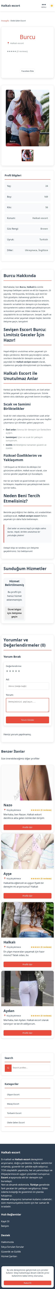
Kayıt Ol (5, 1221)
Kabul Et (27, 1283)
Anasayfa (5, 20)
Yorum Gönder (27, 720)
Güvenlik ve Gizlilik (11, 1251)
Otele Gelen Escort (16, 1122)
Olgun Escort (13, 1094)
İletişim (5, 1226)
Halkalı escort (10, 6)
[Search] (8, 1068)
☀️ (51, 6)
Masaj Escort (13, 1103)
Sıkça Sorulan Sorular (12, 1246)
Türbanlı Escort (14, 1113)
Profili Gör (27, 827)
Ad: (7, 679)
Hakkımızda (7, 1242)
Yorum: (10, 694)
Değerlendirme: (14, 666)
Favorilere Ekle (27, 71)
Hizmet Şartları (9, 1256)
